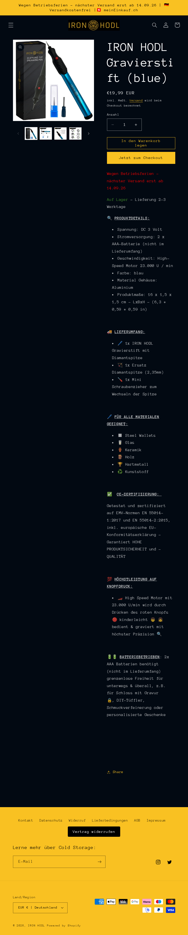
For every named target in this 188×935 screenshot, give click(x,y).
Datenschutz (51, 820)
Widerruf (77, 820)
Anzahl (113, 114)
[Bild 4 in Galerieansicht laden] (75, 133)
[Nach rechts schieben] (88, 133)
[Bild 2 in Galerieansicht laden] (46, 133)
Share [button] (118, 772)
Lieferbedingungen (110, 820)
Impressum (156, 820)
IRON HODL (36, 925)
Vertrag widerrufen (94, 831)
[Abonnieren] (99, 862)
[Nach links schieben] (18, 133)
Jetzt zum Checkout (141, 158)
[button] (10, 25)
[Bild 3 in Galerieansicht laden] (60, 133)
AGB (137, 820)
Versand (136, 100)
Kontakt (25, 820)
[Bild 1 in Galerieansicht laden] (31, 133)
